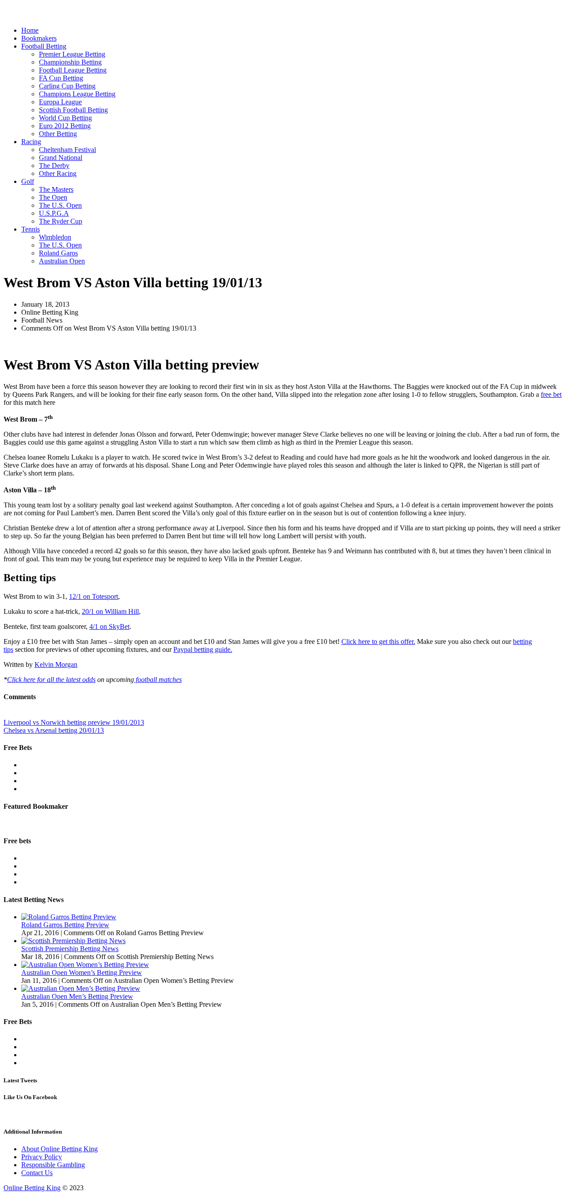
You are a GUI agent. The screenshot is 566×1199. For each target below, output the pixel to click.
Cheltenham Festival (67, 149)
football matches (158, 679)
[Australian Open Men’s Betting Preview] (80, 988)
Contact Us (37, 1172)
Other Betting (58, 133)
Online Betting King (32, 1187)
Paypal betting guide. (202, 649)
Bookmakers (39, 38)
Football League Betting (73, 70)
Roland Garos (58, 253)
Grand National (60, 157)
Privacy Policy (41, 1157)
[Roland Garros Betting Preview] (68, 917)
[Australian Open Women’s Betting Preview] (85, 964)
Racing (31, 141)
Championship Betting (70, 62)
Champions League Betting (77, 94)
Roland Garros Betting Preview (65, 925)
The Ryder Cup (60, 221)
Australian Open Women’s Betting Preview (81, 972)
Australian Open (62, 261)
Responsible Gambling (53, 1165)
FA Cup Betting (61, 78)
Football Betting (43, 46)
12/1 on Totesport (93, 596)
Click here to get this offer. (378, 641)
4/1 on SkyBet (109, 626)
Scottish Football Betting (73, 110)
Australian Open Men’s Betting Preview (77, 996)
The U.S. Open (60, 205)
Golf (27, 181)
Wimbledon (55, 237)
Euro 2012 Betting (65, 125)
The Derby (54, 165)
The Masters (56, 189)
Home (29, 30)
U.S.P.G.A (54, 213)
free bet (551, 394)
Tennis (30, 229)
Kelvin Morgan (55, 664)
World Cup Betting (65, 118)
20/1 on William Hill (110, 611)
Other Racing (57, 173)
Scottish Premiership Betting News (70, 948)
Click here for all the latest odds (51, 679)
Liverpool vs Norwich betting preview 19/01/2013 (74, 722)
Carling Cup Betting (67, 86)
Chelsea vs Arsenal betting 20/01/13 (54, 730)
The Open (53, 197)
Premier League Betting (72, 54)
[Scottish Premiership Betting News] (73, 940)
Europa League (60, 102)
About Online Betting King (59, 1149)
